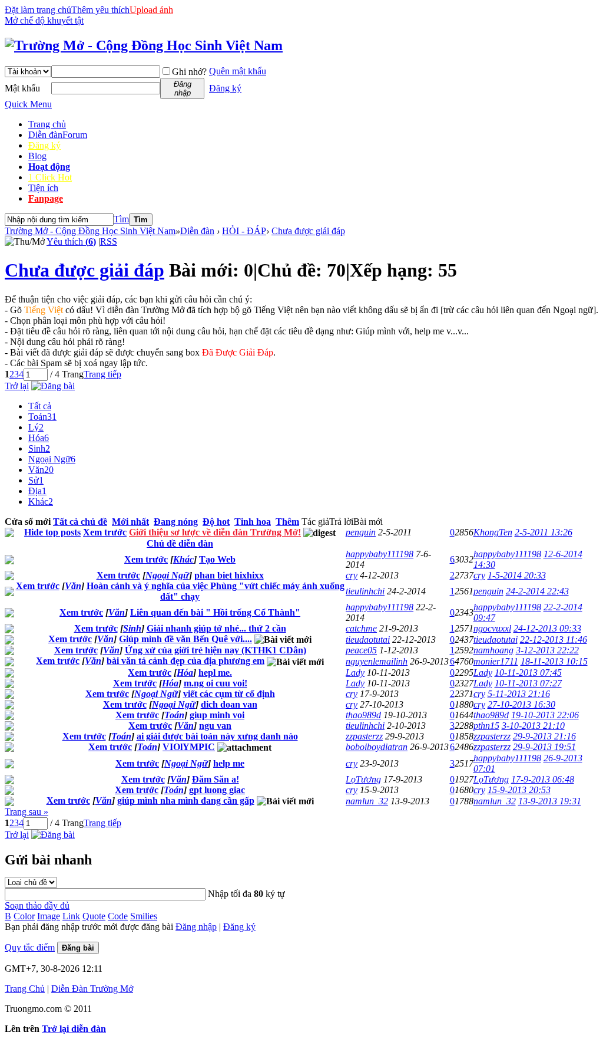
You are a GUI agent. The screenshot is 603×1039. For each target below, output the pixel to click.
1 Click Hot (50, 177)
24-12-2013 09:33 (547, 628)
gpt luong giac (217, 790)
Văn (41, 470)
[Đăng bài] (53, 386)
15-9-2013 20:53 (519, 790)
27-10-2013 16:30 (521, 704)
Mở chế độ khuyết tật (44, 20)
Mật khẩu (22, 88)
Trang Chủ (25, 989)
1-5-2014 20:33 (517, 575)
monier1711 (495, 661)
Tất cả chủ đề (80, 522)
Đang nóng (176, 522)
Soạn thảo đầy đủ (37, 905)
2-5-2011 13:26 (543, 532)
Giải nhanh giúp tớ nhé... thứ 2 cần (216, 628)
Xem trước (105, 532)
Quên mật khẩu (237, 71)
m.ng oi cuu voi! (215, 683)
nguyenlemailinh (376, 661)
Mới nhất (130, 522)
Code (118, 916)
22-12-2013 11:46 (553, 639)
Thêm (287, 522)
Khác (40, 502)
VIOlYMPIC (189, 747)
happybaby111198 (379, 554)
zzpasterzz (364, 736)
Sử (36, 480)
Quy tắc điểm (30, 947)
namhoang (493, 650)
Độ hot (216, 522)
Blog (37, 156)
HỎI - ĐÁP (244, 231)
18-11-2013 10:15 (554, 661)
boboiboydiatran (376, 747)
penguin (361, 532)
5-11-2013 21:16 (519, 694)
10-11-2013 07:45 (528, 673)
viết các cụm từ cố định (229, 694)
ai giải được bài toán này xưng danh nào (217, 736)
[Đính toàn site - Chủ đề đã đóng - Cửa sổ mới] (9, 534)
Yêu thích (71, 241)
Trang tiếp (102, 374)
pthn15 (486, 726)
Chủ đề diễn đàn (180, 543)
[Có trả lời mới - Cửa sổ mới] (9, 561)
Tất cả (39, 406)
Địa (37, 491)
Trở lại (17, 386)
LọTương (363, 779)
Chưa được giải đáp (308, 231)
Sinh (39, 448)
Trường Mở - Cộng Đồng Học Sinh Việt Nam (90, 231)
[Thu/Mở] (25, 241)
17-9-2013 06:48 (542, 779)
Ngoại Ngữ (51, 459)
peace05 (361, 650)
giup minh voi (217, 715)
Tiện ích (43, 188)
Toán (42, 417)
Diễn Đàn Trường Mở (92, 989)
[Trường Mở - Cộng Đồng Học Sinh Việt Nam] (144, 45)
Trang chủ (47, 124)
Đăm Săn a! (215, 779)
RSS (108, 241)
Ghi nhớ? (189, 72)
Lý (36, 427)
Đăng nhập (196, 927)
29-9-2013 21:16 (544, 736)
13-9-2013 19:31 (549, 801)
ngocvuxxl (492, 628)
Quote (93, 916)
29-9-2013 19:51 (544, 747)
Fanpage (45, 198)
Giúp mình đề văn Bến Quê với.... (185, 639)
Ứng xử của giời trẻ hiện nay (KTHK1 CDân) (215, 650)
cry (351, 575)
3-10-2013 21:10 (533, 726)
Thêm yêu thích (100, 10)
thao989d (363, 715)
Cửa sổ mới (28, 522)
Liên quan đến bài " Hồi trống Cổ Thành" (215, 612)
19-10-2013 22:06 (545, 715)
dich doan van (229, 704)
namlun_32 (367, 801)
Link (71, 916)
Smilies (143, 916)
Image (48, 916)
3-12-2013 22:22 (547, 650)
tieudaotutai (368, 639)
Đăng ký (225, 88)
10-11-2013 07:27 (528, 683)
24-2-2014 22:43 (537, 591)
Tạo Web (217, 559)
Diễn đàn (57, 135)
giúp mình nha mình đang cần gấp (185, 800)
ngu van (215, 726)
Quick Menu (28, 104)
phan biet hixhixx (229, 575)
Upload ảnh (151, 10)
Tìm (121, 219)
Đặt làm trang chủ (38, 10)
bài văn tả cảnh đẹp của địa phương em (185, 661)
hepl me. (215, 673)
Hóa (38, 438)
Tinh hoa (252, 522)
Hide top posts (52, 532)
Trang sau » (26, 812)
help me (228, 763)
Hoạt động (49, 167)
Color (24, 916)
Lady (355, 673)
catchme (361, 628)
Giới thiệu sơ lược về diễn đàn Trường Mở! (215, 532)
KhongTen (492, 532)
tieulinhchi (365, 591)
